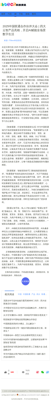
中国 (20, 294)
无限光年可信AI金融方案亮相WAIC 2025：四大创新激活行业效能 (24, 302)
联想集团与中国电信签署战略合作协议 (20, 319)
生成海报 (25, 281)
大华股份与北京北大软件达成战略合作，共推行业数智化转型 (25, 309)
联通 (43, 294)
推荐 (3, 14)
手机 (21, 14)
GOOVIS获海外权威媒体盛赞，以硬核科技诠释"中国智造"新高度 (25, 341)
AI (15, 14)
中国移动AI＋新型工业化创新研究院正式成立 (22, 335)
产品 (33, 294)
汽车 (10, 14)
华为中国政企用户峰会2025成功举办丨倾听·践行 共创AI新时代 (24, 355)
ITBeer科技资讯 (25, 5)
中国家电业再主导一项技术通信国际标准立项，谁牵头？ (25, 329)
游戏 (27, 14)
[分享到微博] (37, 372)
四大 (38, 294)
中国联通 (26, 294)
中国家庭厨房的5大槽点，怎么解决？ (19, 324)
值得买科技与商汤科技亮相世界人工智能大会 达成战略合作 (25, 348)
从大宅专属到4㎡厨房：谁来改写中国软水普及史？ (25, 315)
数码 (34, 14)
